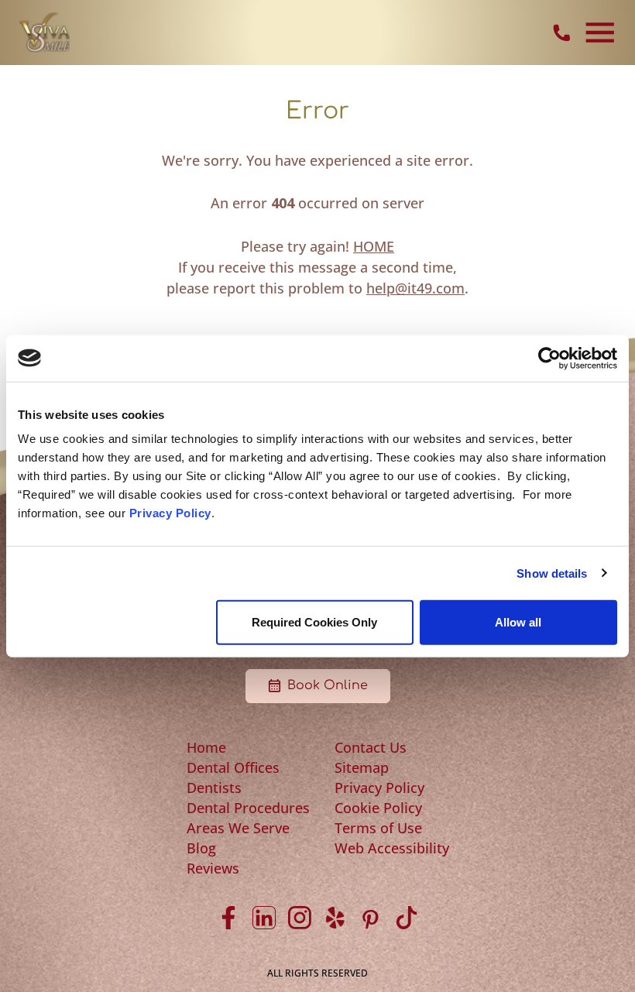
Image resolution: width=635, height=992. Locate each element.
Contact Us (371, 747)
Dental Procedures (248, 808)
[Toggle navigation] (600, 32)
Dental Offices (233, 767)
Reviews (213, 868)
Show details (552, 572)
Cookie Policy (378, 808)
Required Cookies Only (314, 622)
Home (206, 747)
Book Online (327, 685)
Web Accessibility (392, 848)
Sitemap (362, 767)
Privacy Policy (170, 513)
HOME (373, 246)
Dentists (214, 788)
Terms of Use (378, 828)
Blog (201, 848)
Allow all (518, 622)
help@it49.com (415, 288)
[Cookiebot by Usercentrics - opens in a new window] (549, 357)
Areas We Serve (238, 828)
